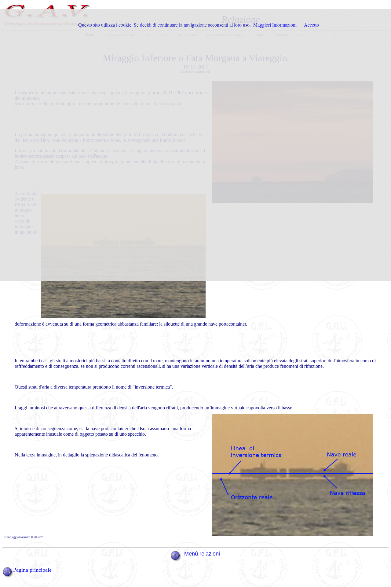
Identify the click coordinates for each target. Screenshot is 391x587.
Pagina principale (32, 570)
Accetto (311, 24)
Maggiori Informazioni (275, 24)
